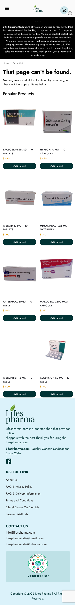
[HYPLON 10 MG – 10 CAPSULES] (56, 122)
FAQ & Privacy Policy (19, 487)
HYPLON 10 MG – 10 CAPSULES (52, 151)
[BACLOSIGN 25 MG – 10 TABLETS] (19, 122)
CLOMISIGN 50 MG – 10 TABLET (54, 380)
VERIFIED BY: (38, 576)
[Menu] (10, 9)
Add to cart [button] (19, 166)
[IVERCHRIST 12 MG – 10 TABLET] (19, 350)
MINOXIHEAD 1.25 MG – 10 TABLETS (55, 227)
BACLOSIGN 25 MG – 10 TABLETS (18, 151)
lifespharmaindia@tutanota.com (26, 544)
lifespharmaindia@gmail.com (24, 538)
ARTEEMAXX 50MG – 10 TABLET (17, 303)
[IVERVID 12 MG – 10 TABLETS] (19, 198)
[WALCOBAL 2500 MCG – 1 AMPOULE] (56, 274)
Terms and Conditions (19, 500)
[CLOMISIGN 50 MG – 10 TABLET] (56, 350)
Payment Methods (17, 514)
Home (6, 63)
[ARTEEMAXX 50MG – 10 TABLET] (19, 274)
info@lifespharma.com (20, 532)
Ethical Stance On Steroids (22, 507)
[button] (65, 10)
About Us (11, 480)
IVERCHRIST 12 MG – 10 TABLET (17, 380)
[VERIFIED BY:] (38, 563)
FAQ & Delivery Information (23, 493)
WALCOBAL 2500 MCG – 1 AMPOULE (56, 303)
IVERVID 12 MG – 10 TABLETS (15, 227)
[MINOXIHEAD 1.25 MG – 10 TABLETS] (56, 198)
